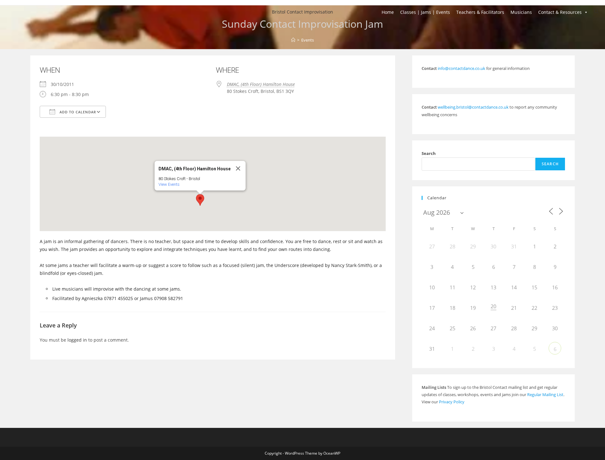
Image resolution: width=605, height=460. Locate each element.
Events (307, 40)
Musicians (521, 12)
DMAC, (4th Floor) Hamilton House (261, 84)
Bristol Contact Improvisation (302, 12)
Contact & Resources (560, 12)
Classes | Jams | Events (425, 12)
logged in (77, 340)
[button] (200, 200)
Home (388, 12)
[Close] (237, 168)
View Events (168, 184)
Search (429, 153)
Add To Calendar (77, 112)
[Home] (293, 40)
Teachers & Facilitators (480, 12)
